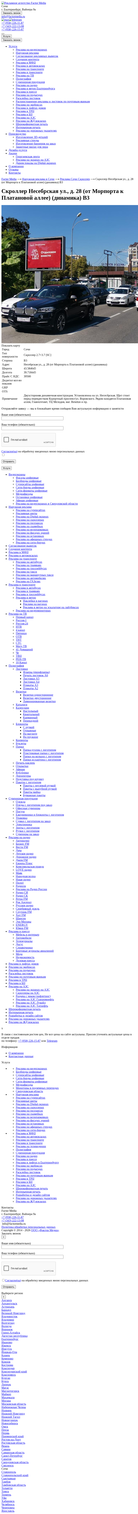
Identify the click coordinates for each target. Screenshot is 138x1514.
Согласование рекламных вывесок (37, 56)
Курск (5, 1381)
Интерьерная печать (28, 127)
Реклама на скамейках (29, 1113)
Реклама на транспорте (30, 69)
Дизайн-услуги (18, 150)
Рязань (5, 1446)
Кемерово (7, 1358)
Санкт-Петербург (12, 1455)
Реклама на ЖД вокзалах (31, 120)
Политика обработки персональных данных (28, 1226)
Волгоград (7, 1322)
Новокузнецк (9, 1420)
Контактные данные (21, 1056)
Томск (5, 1491)
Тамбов (6, 1481)
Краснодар (8, 1368)
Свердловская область (29, 1091)
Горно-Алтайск (10, 1332)
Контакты (15, 172)
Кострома (7, 1365)
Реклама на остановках (30, 1123)
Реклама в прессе (26, 91)
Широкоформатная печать (32, 124)
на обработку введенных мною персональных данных (46, 1280)
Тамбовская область (13, 1484)
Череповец (8, 1507)
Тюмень (6, 1494)
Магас (5, 1387)
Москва (6, 1400)
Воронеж (7, 1329)
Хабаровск (8, 1501)
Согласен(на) (9, 451)
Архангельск (9, 1303)
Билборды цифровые (29, 1071)
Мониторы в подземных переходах (37, 1088)
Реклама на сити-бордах (30, 1130)
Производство (17, 133)
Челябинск (8, 1504)
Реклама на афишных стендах (34, 1126)
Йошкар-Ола (9, 1352)
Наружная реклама (27, 52)
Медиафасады (24, 1084)
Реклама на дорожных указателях (36, 130)
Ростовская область (13, 1442)
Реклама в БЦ (24, 114)
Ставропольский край (14, 1475)
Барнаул (6, 1309)
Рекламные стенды (27, 140)
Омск (4, 1426)
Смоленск (7, 1465)
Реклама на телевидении (31, 1146)
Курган (5, 1378)
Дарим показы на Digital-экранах (36, 163)
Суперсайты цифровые (30, 1075)
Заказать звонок (11, 13)
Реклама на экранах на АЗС (33, 159)
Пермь (5, 1433)
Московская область (13, 1403)
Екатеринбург (10, 1339)
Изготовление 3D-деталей (32, 137)
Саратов (6, 1459)
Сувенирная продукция (30, 82)
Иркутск (6, 1348)
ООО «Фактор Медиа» (45, 1230)
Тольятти (7, 1488)
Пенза (5, 1429)
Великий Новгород (13, 1313)
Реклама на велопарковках (32, 1117)
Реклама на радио (26, 85)
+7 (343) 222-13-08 (12, 26)
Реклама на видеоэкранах (31, 49)
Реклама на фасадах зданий (32, 1120)
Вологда (6, 1326)
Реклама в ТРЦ (25, 111)
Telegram (52, 1040)
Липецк (6, 1384)
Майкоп (6, 1394)
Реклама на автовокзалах (31, 1136)
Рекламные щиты (26, 1100)
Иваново (6, 1342)
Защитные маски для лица (32, 146)
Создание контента (27, 59)
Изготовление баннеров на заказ (36, 143)
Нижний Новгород (13, 1413)
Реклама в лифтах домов (31, 107)
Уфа (3, 1497)
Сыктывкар (8, 1478)
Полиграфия (23, 78)
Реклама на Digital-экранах (32, 1104)
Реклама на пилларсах (29, 1110)
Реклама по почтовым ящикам (34, 1175)
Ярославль (7, 1510)
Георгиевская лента (28, 156)
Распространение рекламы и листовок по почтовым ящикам (53, 101)
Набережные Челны (13, 1407)
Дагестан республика (14, 1335)
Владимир (7, 1319)
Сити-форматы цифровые (31, 1081)
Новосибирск (9, 1423)
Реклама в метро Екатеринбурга (35, 88)
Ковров (5, 1361)
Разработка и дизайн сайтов (33, 1194)
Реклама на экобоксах (29, 104)
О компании (16, 166)
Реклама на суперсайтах (30, 1097)
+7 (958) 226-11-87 (12, 22)
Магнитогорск (10, 1390)
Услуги (6, 36)
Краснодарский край (14, 1371)
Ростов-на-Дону (11, 1439)
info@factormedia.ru (13, 16)
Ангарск (6, 1300)
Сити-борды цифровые (30, 1078)
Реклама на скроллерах (30, 1107)
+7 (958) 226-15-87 (12, 29)
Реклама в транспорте (29, 72)
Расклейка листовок (28, 98)
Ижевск (6, 1345)
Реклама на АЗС (26, 117)
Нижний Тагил (10, 1416)
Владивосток (9, 1316)
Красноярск (8, 1374)
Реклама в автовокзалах (30, 65)
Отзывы (14, 169)
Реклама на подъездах (29, 94)
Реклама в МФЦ (26, 62)
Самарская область (12, 1452)
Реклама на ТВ (25, 75)
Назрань (6, 1410)
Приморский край (12, 1436)
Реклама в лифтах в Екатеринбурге (37, 1162)
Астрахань (7, 1306)
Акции (13, 153)
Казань (5, 1355)
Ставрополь (8, 1471)
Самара (5, 1449)
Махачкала (8, 1397)
